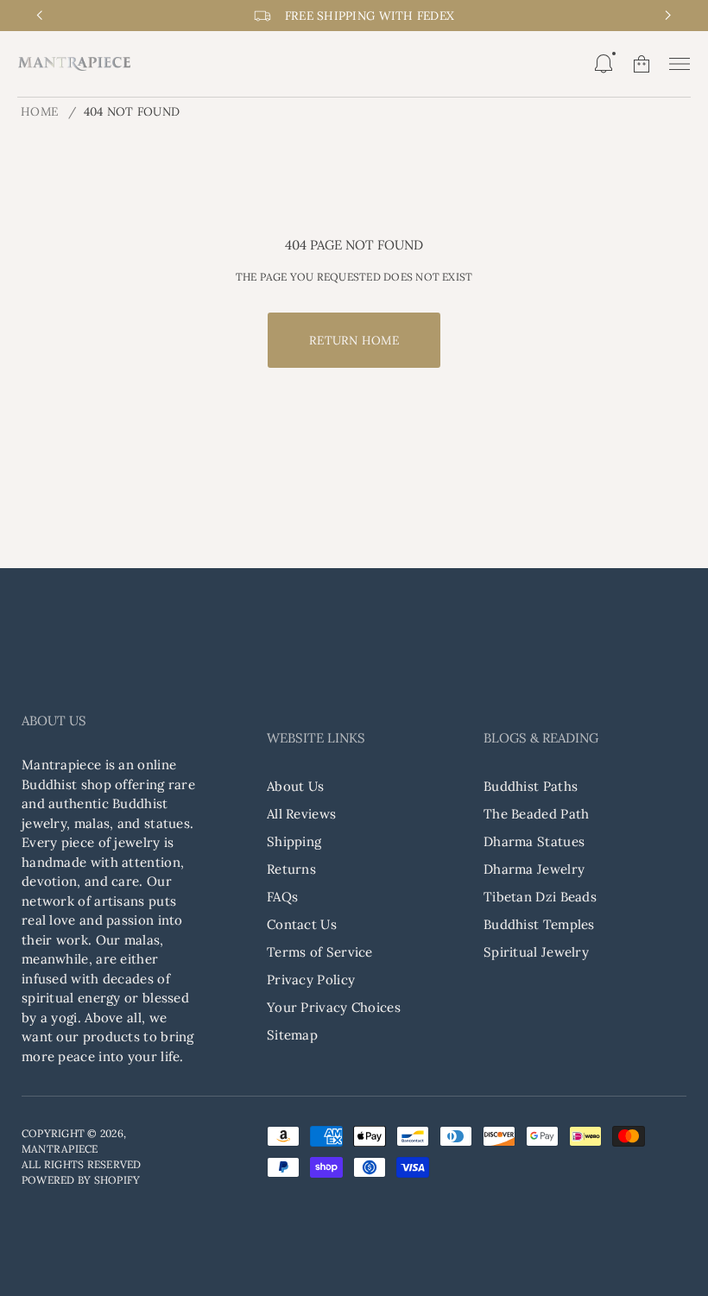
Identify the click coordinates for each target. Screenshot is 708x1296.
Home (39, 111)
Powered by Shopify (81, 1179)
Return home (354, 340)
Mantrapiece (60, 1148)
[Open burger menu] (679, 64)
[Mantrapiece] (74, 64)
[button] (604, 64)
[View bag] (642, 64)
